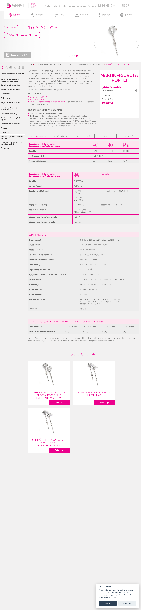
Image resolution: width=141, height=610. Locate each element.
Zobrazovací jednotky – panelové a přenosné (12, 137)
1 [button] (70, 56)
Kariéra (72, 6)
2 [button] (73, 56)
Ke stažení (81, 6)
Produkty (63, 6)
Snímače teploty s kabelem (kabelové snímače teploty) (10, 80)
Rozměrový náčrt (61, 136)
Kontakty (91, 6)
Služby (54, 6)
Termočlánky (5, 93)
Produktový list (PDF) (19, 55)
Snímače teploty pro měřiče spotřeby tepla (10, 108)
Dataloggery (5, 132)
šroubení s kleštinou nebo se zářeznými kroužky (48, 102)
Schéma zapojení (83, 136)
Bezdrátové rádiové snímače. (10, 89)
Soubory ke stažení (127, 136)
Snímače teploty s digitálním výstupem (10, 103)
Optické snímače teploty (9, 113)
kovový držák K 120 (37, 99)
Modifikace (105, 136)
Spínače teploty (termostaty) (10, 123)
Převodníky (5, 128)
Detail (49, 383)
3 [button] (77, 56)
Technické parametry (38, 136)
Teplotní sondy (6, 98)
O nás (47, 6)
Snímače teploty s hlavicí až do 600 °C (12, 74)
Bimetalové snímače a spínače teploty (11, 118)
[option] (70, 31)
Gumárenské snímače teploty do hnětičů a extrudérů (11, 143)
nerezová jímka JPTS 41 (39, 97)
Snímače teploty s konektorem (11, 85)
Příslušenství (5, 148)
